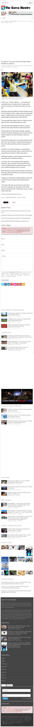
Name (3, 239)
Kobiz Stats (3, 672)
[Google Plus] (11, 284)
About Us (3, 680)
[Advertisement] (17, 42)
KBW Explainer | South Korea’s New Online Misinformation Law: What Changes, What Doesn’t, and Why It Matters (19, 505)
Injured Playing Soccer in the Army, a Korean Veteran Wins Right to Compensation (19, 342)
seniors (23, 197)
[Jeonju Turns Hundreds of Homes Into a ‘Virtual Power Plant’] (4, 488)
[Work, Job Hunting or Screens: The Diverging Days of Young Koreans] (21, 547)
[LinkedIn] (8, 284)
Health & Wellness (13, 21)
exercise (19, 197)
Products (3, 675)
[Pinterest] (20, 284)
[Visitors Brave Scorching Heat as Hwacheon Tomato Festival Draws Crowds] (4, 326)
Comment (3, 256)
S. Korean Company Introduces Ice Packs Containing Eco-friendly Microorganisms (14, 587)
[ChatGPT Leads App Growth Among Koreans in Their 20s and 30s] (4, 410)
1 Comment (19, 520)
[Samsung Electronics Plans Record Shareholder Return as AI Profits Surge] (5, 572)
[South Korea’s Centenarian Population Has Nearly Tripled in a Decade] (4, 530)
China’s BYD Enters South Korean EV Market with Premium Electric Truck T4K (16, 583)
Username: (4, 688)
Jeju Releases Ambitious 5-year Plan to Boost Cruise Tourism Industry (16, 215)
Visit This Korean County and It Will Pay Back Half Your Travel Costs (19, 493)
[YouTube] (17, 284)
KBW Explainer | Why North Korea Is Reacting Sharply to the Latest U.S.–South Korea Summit (20, 511)
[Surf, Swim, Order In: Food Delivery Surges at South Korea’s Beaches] (4, 416)
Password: (4, 693)
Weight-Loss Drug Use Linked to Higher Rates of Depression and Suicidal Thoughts (19, 632)
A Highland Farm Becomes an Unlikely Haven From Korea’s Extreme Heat (19, 319)
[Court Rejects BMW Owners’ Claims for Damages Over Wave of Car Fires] (4, 348)
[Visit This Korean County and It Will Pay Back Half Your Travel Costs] (4, 494)
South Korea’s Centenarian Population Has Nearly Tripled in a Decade (19, 529)
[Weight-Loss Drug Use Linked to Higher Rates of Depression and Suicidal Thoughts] (13, 547)
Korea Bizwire (20, 65)
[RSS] (23, 284)
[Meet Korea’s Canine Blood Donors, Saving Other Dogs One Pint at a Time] (5, 547)
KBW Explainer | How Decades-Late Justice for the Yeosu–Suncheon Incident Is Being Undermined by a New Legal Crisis (20, 518)
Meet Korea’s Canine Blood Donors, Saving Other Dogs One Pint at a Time (19, 626)
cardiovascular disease (11, 197)
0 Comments (18, 316)
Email (2, 244)
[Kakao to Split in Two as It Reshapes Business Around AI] (13, 559)
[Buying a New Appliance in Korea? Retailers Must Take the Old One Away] (4, 482)
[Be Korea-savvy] (17, 8)
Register (9, 685)
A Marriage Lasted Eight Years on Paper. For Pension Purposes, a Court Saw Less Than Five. (20, 336)
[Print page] (17, 69)
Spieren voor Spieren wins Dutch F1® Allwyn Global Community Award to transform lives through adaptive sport (19, 644)
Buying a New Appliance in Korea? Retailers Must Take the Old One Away (19, 481)
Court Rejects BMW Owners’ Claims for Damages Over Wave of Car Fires (18, 348)
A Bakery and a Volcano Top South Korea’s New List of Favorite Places (20, 313)
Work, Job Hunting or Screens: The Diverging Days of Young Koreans (19, 638)
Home (2, 21)
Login (3, 685)
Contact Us (3, 677)
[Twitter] (2, 284)
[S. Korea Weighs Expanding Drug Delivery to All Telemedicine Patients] (29, 572)
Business (3, 658)
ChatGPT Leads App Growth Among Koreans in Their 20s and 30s (20, 409)
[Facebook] (5, 284)
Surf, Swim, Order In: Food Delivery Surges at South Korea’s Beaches (19, 415)
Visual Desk (3, 666)
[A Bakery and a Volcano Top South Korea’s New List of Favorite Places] (4, 314)
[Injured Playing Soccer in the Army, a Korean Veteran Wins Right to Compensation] (4, 342)
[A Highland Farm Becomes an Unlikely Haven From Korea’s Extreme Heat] (4, 320)
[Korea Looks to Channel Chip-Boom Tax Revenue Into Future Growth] (21, 559)
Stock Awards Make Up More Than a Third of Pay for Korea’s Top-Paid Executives (19, 535)
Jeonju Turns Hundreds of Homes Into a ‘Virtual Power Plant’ (20, 487)
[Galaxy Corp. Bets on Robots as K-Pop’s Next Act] (13, 572)
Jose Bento (3, 590)
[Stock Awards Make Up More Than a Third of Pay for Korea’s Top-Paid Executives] (4, 535)
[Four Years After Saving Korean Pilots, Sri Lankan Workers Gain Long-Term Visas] (29, 559)
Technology (3, 664)
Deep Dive (3, 669)
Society (2, 67)
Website (3, 250)
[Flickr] (14, 284)
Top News (7, 67)
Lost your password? (27, 698)
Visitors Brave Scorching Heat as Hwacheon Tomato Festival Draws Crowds (19, 325)
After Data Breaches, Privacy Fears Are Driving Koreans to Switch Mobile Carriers (20, 421)
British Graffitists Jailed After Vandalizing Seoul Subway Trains (15, 221)
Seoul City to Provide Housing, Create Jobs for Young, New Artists (15, 218)
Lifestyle (6, 21)
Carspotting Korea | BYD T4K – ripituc (9, 582)
